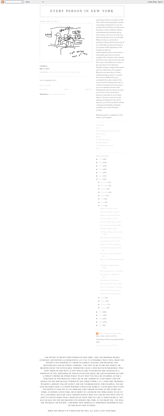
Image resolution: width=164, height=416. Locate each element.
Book (98, 128)
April (103, 298)
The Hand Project (102, 142)
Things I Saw (100, 134)
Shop (98, 148)
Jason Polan (100, 125)
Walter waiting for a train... (109, 208)
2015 (101, 172)
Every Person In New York (82, 11)
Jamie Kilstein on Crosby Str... (110, 241)
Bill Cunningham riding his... (110, 212)
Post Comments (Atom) (57, 94)
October (104, 189)
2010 (101, 318)
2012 (101, 312)
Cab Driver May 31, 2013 (109, 218)
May (102, 205)
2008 (101, 325)
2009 (101, 322)
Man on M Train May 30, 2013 (111, 222)
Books (98, 137)
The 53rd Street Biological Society (108, 131)
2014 (101, 176)
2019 (101, 159)
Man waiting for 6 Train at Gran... (111, 283)
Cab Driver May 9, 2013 (108, 228)
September (105, 192)
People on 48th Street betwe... (110, 290)
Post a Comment (45, 85)
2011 (101, 315)
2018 (101, 162)
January (104, 308)
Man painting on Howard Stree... (111, 237)
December (104, 182)
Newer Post (43, 89)
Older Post (88, 89)
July (102, 199)
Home (66, 89)
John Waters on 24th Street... (110, 280)
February (104, 304)
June (102, 202)
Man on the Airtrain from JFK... (111, 225)
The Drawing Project (103, 139)
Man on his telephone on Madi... (111, 287)
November (104, 185)
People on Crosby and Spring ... (111, 244)
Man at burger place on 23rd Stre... (112, 271)
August (103, 195)
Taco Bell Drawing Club (104, 145)
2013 (101, 179)
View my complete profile (107, 345)
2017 (101, 166)
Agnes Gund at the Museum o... (111, 293)
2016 (101, 169)
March (103, 301)
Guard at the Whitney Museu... (110, 215)
